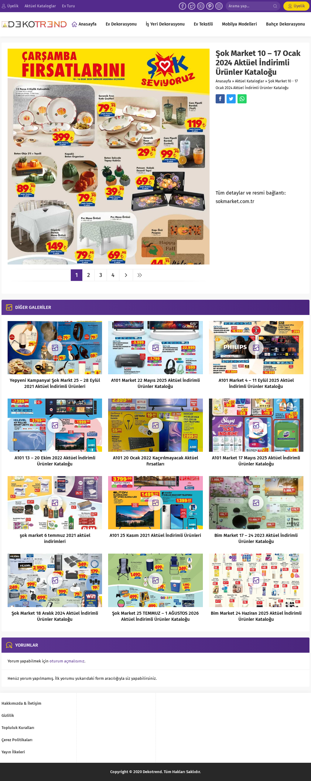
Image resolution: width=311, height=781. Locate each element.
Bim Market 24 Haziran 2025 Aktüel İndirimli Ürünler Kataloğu (256, 616)
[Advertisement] (263, 148)
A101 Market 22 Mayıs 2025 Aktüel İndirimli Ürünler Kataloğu (155, 383)
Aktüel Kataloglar (249, 81)
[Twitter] (191, 6)
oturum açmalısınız (67, 661)
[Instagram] (219, 6)
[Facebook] (182, 6)
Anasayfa (223, 81)
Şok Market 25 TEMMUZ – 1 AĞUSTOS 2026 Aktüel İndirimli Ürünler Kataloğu (155, 616)
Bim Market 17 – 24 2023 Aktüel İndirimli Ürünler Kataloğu (256, 538)
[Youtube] (200, 6)
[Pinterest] (210, 6)
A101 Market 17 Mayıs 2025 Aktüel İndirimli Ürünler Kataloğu (256, 461)
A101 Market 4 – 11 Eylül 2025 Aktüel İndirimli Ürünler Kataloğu (256, 383)
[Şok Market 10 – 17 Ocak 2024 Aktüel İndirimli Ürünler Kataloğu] (109, 262)
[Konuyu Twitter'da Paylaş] (231, 98)
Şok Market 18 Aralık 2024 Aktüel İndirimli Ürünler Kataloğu (55, 616)
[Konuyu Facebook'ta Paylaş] (220, 98)
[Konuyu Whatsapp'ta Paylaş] (242, 98)
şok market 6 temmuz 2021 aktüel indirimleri (55, 538)
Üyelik (299, 6)
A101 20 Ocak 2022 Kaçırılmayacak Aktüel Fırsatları (155, 461)
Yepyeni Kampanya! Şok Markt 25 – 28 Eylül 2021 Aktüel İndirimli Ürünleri (55, 383)
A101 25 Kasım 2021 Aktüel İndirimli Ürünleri (155, 535)
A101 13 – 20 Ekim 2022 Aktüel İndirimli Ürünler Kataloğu (55, 461)
